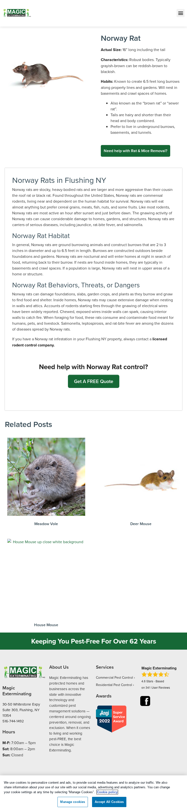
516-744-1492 (13, 721)
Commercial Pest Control (114, 677)
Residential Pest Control (114, 684)
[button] (181, 13)
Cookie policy (107, 792)
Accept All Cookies (109, 802)
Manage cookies (72, 802)
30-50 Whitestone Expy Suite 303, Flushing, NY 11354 (21, 710)
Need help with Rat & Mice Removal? (135, 151)
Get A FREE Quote (93, 381)
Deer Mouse (140, 524)
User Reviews (158, 687)
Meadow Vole (46, 524)
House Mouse (46, 625)
